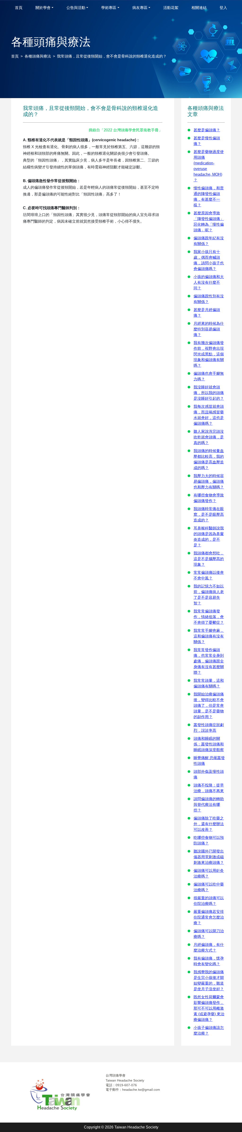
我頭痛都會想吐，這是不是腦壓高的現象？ (209, 558)
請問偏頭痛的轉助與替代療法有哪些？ (209, 804)
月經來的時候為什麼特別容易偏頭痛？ (209, 329)
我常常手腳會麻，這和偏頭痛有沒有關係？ (209, 636)
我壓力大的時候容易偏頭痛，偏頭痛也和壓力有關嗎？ (209, 481)
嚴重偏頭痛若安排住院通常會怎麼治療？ (209, 917)
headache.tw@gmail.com (141, 1089)
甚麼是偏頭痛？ (207, 130)
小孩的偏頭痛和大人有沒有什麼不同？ (209, 282)
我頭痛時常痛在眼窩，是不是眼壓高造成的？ (209, 514)
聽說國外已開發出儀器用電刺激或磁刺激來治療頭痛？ (209, 857)
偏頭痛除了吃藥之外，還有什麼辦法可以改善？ (209, 824)
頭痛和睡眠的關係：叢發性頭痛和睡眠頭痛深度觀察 (209, 744)
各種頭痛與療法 (38, 56)
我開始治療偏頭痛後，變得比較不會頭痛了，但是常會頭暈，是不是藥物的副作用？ (209, 705)
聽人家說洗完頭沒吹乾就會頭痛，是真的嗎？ (209, 437)
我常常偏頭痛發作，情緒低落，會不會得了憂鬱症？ (209, 616)
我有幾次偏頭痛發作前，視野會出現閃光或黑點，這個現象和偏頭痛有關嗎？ (209, 354)
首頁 (15, 56)
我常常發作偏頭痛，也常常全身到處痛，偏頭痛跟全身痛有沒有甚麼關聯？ (209, 661)
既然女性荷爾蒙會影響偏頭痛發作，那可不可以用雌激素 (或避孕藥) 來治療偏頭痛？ (209, 1008)
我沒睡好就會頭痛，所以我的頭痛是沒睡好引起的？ (209, 392)
